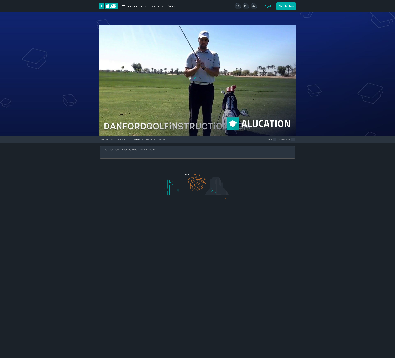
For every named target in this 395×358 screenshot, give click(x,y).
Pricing (171, 6)
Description (106, 139)
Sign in (268, 6)
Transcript (122, 139)
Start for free (286, 6)
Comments (137, 139)
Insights (150, 139)
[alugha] (108, 6)
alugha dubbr (135, 6)
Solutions (155, 6)
